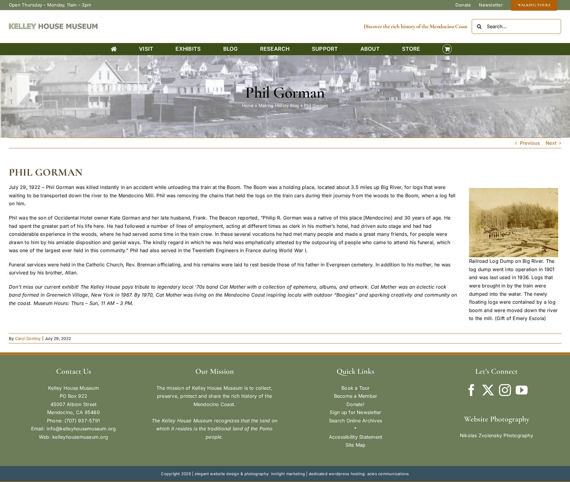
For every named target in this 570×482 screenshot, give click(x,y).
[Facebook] (471, 390)
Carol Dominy (28, 338)
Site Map (356, 445)
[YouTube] (522, 390)
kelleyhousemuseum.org (80, 437)
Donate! (355, 404)
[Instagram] (505, 390)
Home (248, 105)
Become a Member (355, 396)
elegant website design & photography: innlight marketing (250, 473)
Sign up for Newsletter (355, 412)
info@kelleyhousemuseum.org (81, 429)
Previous (530, 143)
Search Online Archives (355, 421)
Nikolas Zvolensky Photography (496, 435)
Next (551, 143)
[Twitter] (488, 390)
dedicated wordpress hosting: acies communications (359, 473)
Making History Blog (279, 105)
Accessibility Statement (355, 437)
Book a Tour (355, 388)
